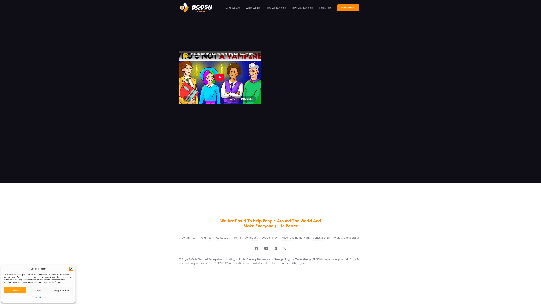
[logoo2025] (198, 8)
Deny (38, 290)
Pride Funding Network (295, 237)
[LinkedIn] (275, 248)
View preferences (62, 290)
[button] (71, 268)
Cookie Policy (37, 297)
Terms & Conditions (246, 237)
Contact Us (223, 237)
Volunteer (206, 237)
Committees (189, 237)
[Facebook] (257, 248)
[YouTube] (266, 248)
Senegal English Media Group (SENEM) (336, 237)
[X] (284, 248)
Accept (15, 290)
